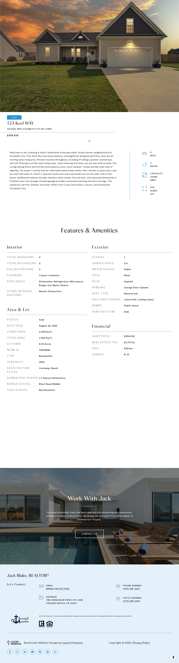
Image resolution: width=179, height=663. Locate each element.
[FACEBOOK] (10, 652)
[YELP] (55, 652)
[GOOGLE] (40, 652)
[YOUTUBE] (32, 652)
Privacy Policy (141, 642)
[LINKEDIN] (25, 652)
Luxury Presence (72, 642)
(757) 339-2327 (131, 589)
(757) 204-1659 (131, 601)
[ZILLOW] (47, 652)
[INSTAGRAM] (17, 652)
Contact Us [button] (89, 534)
